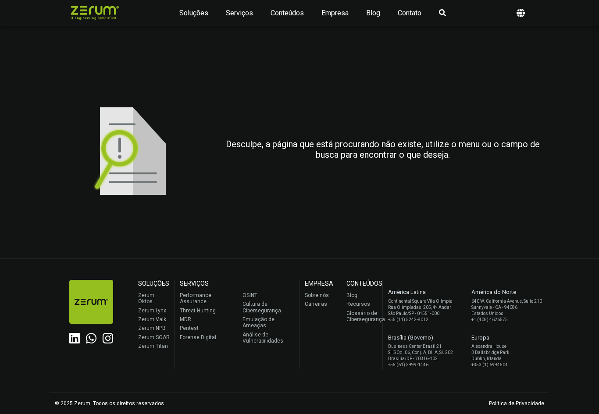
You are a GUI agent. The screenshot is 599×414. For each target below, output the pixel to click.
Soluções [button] (193, 13)
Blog (373, 13)
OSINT (249, 295)
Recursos (358, 304)
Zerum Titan (153, 346)
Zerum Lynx (152, 311)
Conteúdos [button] (287, 13)
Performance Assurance (195, 298)
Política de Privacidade (516, 403)
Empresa (335, 13)
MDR (185, 319)
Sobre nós (317, 295)
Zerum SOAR (154, 337)
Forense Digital (198, 337)
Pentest (189, 328)
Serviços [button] (239, 13)
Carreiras (316, 304)
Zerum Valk (152, 319)
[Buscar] (442, 13)
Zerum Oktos (146, 298)
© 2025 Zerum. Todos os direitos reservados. (110, 403)
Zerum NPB (152, 328)
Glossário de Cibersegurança (362, 316)
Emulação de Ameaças (258, 322)
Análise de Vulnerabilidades (262, 338)
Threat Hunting (198, 311)
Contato (409, 13)
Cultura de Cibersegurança (261, 307)
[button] (520, 13)
